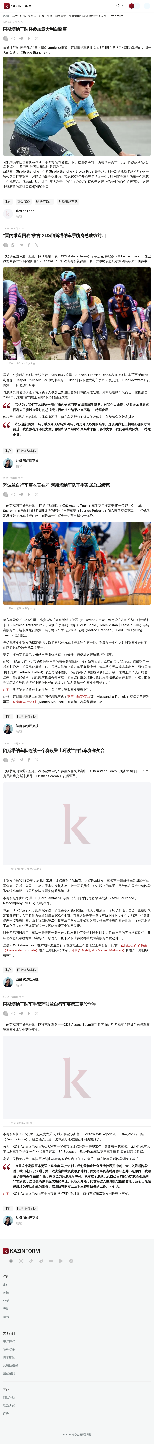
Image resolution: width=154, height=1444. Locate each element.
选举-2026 (18, 16)
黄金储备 (23, 201)
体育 (8, 201)
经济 (6, 1318)
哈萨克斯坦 (44, 201)
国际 (6, 1326)
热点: (6, 15)
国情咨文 (60, 16)
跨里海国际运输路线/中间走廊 (87, 16)
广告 (6, 1423)
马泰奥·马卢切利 (24, 702)
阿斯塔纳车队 (68, 201)
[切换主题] (134, 6)
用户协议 (9, 1350)
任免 (42, 16)
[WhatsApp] (13, 38)
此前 (6, 689)
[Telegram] (21, 38)
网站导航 (9, 1407)
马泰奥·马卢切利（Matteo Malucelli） (98, 960)
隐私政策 (9, 1358)
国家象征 (9, 1366)
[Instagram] (5, 38)
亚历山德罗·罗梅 (78, 697)
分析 (6, 1310)
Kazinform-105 (119, 16)
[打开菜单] (147, 6)
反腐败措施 (10, 1374)
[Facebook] (28, 38)
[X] (36, 38)
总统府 (32, 16)
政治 (6, 1302)
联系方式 (9, 1415)
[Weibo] (41, 1270)
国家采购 (9, 1382)
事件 (50, 16)
